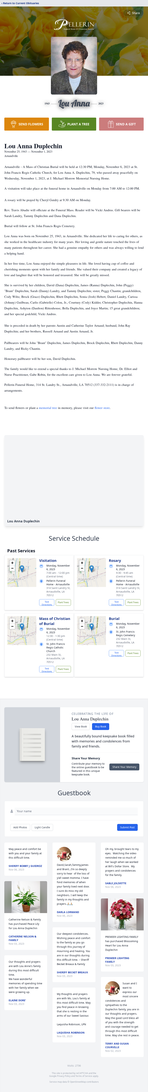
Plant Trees (63, 602)
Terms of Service (83, 1076)
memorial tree (48, 407)
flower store (102, 407)
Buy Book (100, 726)
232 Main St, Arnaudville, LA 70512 (55, 658)
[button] (22, 569)
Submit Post (127, 827)
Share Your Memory (124, 767)
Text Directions (47, 603)
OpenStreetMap (78, 1081)
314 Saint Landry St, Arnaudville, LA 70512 (58, 591)
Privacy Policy (64, 1076)
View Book (81, 726)
